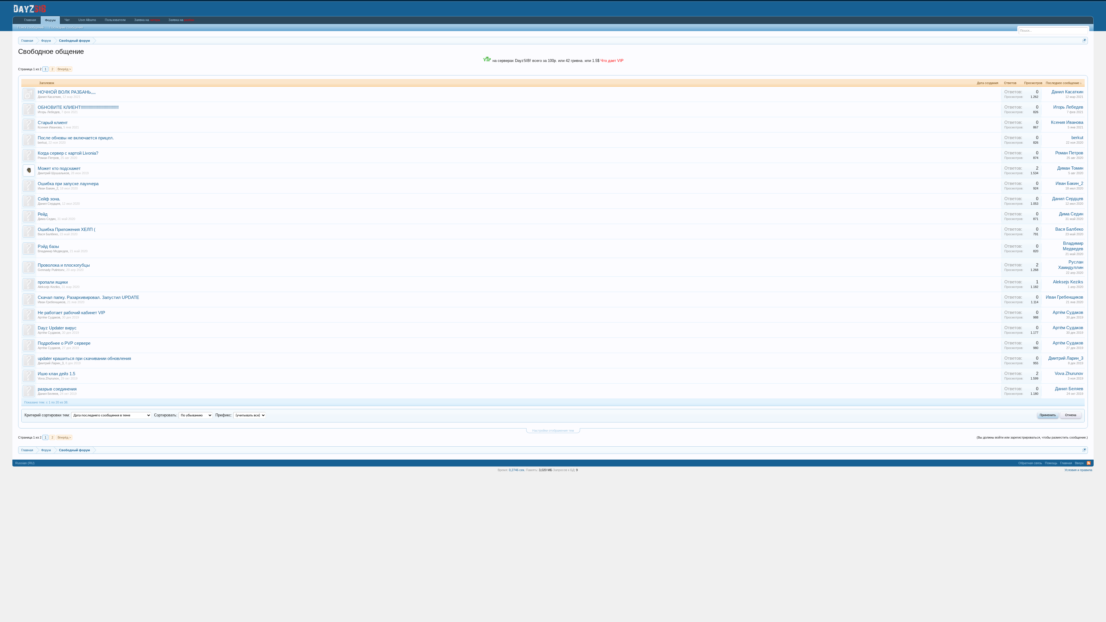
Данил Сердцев (49, 203)
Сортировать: (165, 415)
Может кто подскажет (59, 168)
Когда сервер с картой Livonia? (68, 153)
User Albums (87, 20)
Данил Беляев (48, 393)
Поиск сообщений (31, 27)
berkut (42, 142)
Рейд (43, 214)
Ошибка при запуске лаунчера (68, 183)
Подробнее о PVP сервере (64, 343)
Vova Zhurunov (48, 378)
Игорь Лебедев (49, 112)
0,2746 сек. (517, 470)
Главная (30, 20)
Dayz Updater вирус (57, 328)
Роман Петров (48, 158)
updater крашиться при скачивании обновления (84, 358)
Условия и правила (1078, 470)
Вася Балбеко (48, 234)
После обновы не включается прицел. (76, 138)
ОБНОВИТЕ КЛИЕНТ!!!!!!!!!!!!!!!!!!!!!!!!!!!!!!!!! (78, 107)
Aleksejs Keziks (49, 287)
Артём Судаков (49, 317)
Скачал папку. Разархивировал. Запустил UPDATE (88, 297)
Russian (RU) (25, 463)
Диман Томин (1070, 168)
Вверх (1079, 463)
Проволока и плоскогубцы (64, 265)
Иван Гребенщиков (51, 302)
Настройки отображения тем (553, 430)
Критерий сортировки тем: (47, 415)
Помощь (1051, 463)
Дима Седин (47, 219)
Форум (50, 20)
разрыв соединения (57, 389)
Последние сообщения (66, 27)
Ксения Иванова (50, 127)
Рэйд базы (48, 246)
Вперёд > (64, 69)
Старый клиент (53, 122)
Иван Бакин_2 (48, 188)
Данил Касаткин (49, 96)
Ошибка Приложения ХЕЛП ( (66, 229)
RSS (1089, 463)
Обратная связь (1030, 463)
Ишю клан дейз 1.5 (56, 373)
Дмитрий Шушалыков (53, 173)
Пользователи (115, 20)
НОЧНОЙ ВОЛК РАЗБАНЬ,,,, (67, 92)
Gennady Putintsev (51, 270)
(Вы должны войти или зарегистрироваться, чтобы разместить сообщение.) (1032, 437)
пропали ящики (53, 282)
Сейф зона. (49, 199)
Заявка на (147, 20)
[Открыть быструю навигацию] (1084, 40)
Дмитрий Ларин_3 (51, 363)
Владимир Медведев (53, 251)
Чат (67, 20)
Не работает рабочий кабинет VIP (71, 312)
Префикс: (223, 415)
